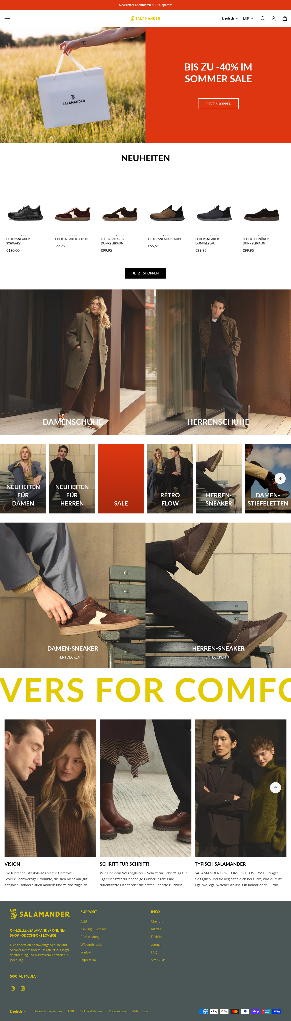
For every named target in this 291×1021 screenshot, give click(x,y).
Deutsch (16, 1011)
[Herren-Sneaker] (219, 478)
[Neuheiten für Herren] (72, 478)
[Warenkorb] (284, 18)
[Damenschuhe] (73, 362)
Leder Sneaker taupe (164, 239)
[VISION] (50, 805)
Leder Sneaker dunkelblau (206, 241)
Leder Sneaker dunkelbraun (111, 241)
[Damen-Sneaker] (73, 595)
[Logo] (145, 18)
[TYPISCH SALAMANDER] (240, 805)
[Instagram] (13, 988)
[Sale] (121, 478)
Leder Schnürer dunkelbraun (255, 241)
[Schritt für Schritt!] (145, 805)
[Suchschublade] (262, 18)
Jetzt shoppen (218, 104)
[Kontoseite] (273, 18)
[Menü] (6, 18)
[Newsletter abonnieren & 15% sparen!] (145, 5)
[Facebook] (23, 988)
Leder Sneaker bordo (70, 239)
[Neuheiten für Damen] (23, 478)
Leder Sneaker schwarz (17, 241)
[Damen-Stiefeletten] (268, 478)
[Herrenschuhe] (218, 362)
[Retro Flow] (170, 478)
